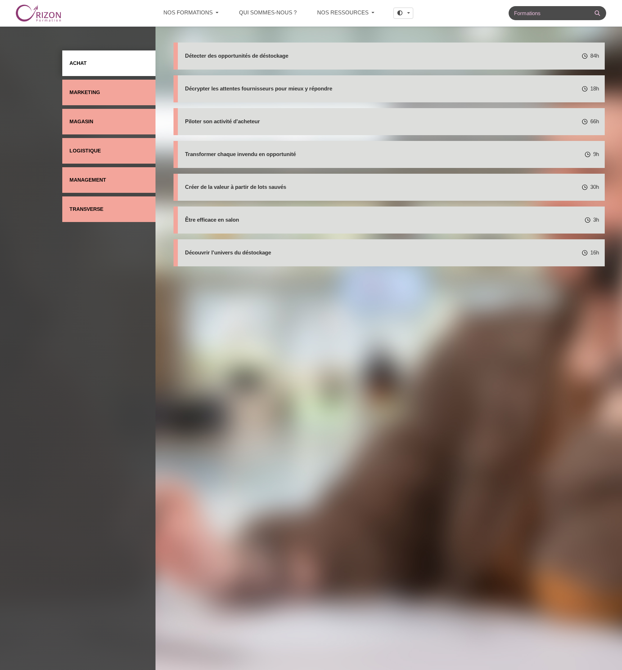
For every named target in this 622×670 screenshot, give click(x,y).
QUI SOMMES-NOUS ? (268, 12)
